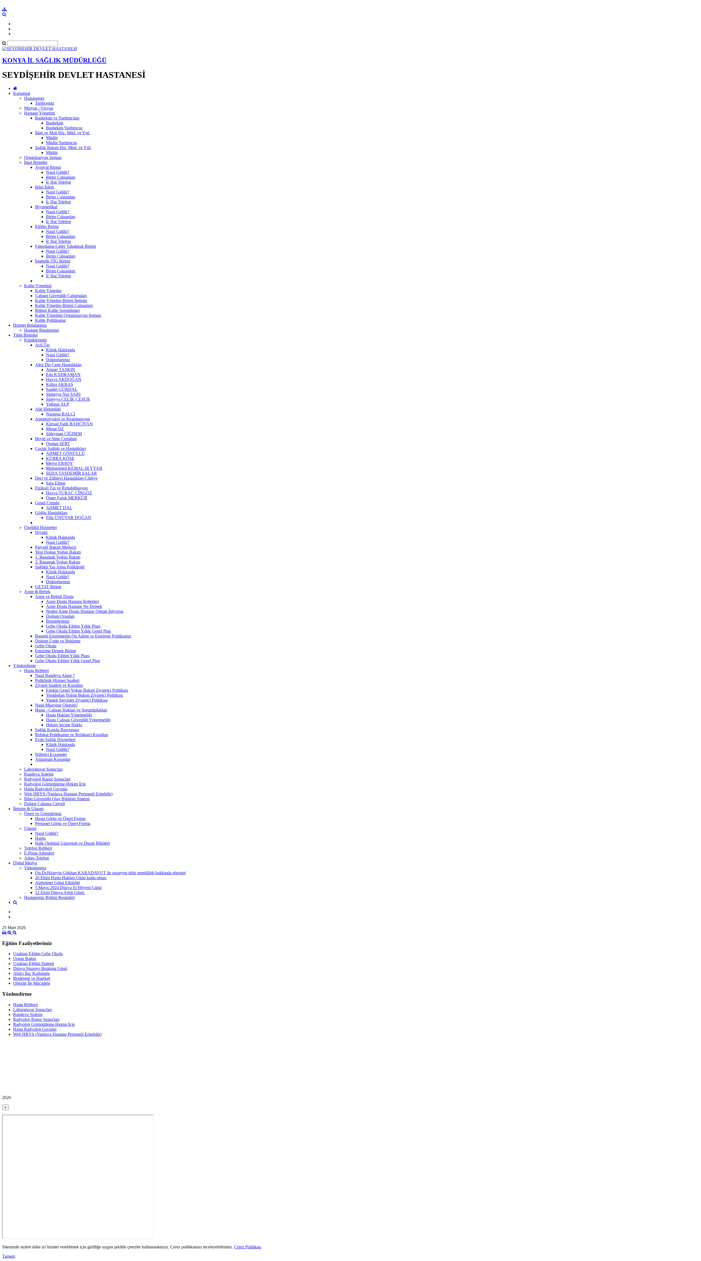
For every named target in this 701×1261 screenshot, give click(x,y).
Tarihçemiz (44, 103)
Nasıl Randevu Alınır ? (55, 675)
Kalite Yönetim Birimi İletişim (61, 300)
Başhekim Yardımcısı (64, 128)
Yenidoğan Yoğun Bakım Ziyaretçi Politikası (84, 695)
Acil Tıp (42, 345)
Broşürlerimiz (58, 621)
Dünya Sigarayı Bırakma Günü (40, 968)
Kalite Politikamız (50, 320)
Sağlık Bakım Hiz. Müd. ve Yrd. (63, 147)
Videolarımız (35, 868)
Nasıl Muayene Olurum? (56, 705)
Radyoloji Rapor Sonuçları (47, 779)
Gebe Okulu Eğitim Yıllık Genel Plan (78, 631)
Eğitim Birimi (47, 226)
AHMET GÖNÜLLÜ (65, 453)
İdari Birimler (35, 162)
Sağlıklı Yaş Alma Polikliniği (60, 567)
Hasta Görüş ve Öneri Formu (60, 818)
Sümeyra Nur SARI (63, 394)
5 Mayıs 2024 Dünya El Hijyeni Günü (68, 887)
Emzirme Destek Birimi (55, 650)
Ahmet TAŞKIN (60, 369)
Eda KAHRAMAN (63, 374)
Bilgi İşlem (44, 187)
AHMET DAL (59, 507)
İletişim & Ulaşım (28, 808)
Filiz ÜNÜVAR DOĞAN (68, 517)
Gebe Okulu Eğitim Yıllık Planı (73, 626)
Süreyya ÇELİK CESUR (68, 399)
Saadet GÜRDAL (61, 389)
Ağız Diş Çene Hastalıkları (58, 364)
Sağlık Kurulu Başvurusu (57, 729)
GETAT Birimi (48, 586)
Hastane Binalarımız (41, 330)
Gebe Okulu (45, 646)
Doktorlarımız (58, 359)
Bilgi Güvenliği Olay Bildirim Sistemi (57, 798)
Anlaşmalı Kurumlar (52, 759)
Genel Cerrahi (47, 502)
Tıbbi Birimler (25, 335)
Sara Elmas (55, 483)
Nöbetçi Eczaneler (51, 754)
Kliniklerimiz (35, 340)
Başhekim (54, 123)
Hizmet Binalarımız (30, 325)
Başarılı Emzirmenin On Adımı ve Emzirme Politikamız (83, 636)
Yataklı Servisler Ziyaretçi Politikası (77, 700)
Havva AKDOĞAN (63, 379)
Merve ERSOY (59, 463)
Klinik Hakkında (60, 350)
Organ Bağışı (24, 958)
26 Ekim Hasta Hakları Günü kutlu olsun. (71, 877)
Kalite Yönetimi (37, 285)
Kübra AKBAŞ (59, 384)
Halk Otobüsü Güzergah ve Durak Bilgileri (72, 843)
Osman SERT (58, 443)
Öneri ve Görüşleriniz (43, 813)
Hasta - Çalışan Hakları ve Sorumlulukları (71, 710)
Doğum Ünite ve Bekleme (58, 641)
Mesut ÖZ (55, 428)
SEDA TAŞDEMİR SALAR (71, 473)
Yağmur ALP (57, 404)
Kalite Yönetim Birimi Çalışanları (64, 305)
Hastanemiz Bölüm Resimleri (49, 897)
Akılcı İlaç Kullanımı (31, 973)
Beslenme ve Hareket (31, 978)
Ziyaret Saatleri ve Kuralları (59, 685)
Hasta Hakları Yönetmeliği (69, 715)
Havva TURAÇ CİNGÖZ (69, 493)
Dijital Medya (25, 863)
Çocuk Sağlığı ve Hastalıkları (60, 448)
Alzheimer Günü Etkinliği (57, 882)
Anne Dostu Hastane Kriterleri (72, 601)
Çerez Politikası (247, 1247)
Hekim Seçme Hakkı (64, 724)
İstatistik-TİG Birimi (52, 261)
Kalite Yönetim (48, 290)
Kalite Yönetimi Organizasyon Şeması (68, 315)
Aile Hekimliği (48, 409)
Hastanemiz (34, 98)
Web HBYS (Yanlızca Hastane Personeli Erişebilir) (68, 794)
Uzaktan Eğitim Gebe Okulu (38, 953)
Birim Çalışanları (60, 177)
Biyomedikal (46, 206)
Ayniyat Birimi (48, 167)
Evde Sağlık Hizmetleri (55, 739)
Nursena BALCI (60, 414)
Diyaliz (41, 532)
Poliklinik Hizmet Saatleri (57, 680)
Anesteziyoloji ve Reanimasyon (62, 419)
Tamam (8, 1256)
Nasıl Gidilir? (57, 172)
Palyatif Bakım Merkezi (55, 547)
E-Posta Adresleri (39, 853)
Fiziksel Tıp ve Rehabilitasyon (61, 488)
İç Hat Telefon (58, 182)
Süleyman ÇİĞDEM (64, 433)
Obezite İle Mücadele (31, 983)
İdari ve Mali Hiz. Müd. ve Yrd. (62, 132)
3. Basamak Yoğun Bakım (57, 562)
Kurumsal (21, 93)
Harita (40, 838)
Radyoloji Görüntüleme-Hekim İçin (55, 784)
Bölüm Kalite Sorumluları (57, 310)
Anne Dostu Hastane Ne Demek (74, 606)
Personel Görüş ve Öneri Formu (62, 823)
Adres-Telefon (36, 858)
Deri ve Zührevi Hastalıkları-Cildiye (66, 478)
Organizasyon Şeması (43, 157)
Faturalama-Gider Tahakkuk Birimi (65, 246)
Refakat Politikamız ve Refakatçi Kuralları (71, 734)
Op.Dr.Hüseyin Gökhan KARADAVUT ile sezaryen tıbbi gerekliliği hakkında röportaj (110, 872)
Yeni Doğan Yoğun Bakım (58, 552)
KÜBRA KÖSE (60, 458)
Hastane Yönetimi (39, 113)
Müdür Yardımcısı (61, 142)
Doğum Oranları (60, 616)
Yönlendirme (24, 665)
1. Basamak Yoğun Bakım (57, 557)
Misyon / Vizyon (38, 108)
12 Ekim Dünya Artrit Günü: (60, 892)
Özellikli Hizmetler (40, 527)
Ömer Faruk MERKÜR (66, 498)
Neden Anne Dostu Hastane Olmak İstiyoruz (84, 611)
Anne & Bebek (37, 591)
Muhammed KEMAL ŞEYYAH (74, 468)
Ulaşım (30, 828)
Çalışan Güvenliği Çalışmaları (61, 295)
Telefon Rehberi (38, 848)
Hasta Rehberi (36, 670)
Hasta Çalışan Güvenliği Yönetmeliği (78, 720)
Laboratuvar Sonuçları (43, 769)
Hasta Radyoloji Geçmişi (45, 789)
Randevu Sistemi (38, 774)
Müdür (52, 137)
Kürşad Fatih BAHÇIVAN (69, 424)
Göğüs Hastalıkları (51, 512)
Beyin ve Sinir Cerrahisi (56, 438)
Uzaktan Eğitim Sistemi (33, 963)
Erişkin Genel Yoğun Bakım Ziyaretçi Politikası (87, 690)
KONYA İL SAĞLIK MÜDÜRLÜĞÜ (54, 60)
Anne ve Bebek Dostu (54, 596)
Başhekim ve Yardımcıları (57, 118)
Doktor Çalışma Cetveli (44, 803)
